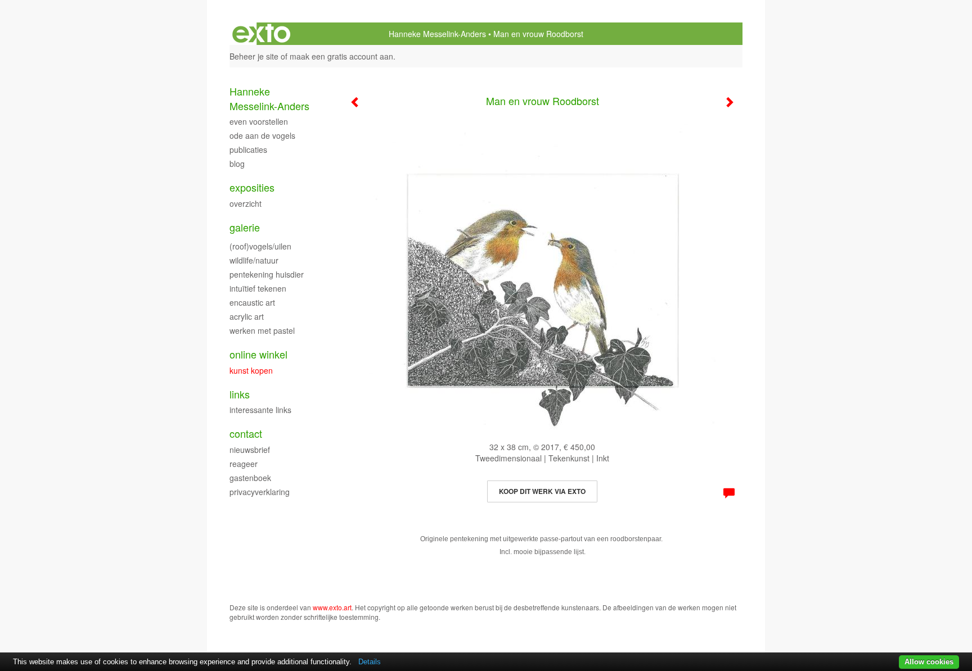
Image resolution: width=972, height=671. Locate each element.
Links (240, 394)
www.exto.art (332, 607)
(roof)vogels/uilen (260, 246)
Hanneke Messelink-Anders (437, 33)
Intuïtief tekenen (258, 288)
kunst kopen (251, 370)
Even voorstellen (259, 121)
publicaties (248, 149)
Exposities (252, 187)
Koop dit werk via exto (542, 491)
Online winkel (258, 354)
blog (237, 163)
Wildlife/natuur (254, 260)
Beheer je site (254, 56)
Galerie (245, 227)
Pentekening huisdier (267, 274)
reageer (244, 463)
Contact (246, 434)
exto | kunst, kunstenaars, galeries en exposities (261, 33)
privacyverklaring (260, 491)
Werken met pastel (262, 330)
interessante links (260, 409)
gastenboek (250, 477)
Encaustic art (252, 302)
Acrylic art (247, 316)
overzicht (246, 203)
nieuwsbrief (250, 449)
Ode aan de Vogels (262, 135)
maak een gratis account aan (341, 56)
